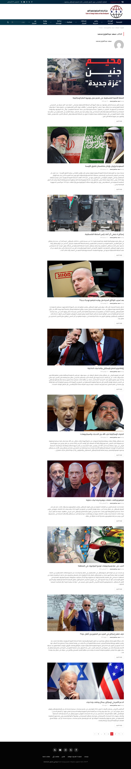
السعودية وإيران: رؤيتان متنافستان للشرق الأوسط (104, 166)
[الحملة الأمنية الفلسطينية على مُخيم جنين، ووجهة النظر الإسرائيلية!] (85, 76)
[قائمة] (122, 2)
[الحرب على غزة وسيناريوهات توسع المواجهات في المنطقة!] (85, 544)
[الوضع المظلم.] (8, 22)
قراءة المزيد (119, 121)
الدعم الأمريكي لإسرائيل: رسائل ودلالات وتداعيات (105, 702)
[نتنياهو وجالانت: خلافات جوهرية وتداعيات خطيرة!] (85, 478)
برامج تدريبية (95, 22)
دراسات (86, 756)
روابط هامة (45, 22)
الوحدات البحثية (110, 22)
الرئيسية (119, 22)
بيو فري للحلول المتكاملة (51, 761)
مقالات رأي (56, 756)
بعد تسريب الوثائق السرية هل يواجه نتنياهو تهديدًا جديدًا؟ (101, 300)
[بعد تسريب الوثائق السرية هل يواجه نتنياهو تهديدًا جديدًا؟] (85, 279)
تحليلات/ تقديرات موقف (75, 756)
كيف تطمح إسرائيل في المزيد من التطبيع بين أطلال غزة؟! (102, 634)
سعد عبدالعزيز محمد (104, 41)
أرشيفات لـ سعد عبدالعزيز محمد (111, 27)
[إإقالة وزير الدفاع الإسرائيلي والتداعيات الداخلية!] (85, 347)
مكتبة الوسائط (58, 22)
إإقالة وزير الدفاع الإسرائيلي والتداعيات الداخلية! (106, 368)
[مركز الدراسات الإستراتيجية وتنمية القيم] (104, 11)
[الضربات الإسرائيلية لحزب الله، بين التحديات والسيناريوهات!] (85, 413)
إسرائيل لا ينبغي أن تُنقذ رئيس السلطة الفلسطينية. (104, 234)
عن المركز (34, 22)
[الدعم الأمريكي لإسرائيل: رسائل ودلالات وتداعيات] (85, 681)
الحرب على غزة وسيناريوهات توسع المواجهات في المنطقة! (101, 566)
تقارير (63, 756)
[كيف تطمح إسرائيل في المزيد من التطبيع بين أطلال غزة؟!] (85, 612)
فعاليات (69, 22)
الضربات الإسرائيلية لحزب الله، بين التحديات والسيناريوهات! (102, 434)
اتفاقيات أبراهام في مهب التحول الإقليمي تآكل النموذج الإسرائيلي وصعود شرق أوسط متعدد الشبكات (84, 2)
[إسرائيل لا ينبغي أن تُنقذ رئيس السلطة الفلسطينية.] (85, 213)
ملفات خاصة (46, 756)
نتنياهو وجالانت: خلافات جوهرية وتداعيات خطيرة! (105, 500)
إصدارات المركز (83, 22)
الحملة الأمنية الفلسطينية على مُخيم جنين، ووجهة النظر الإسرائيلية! (98, 98)
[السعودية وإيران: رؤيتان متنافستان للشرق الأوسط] (85, 145)
